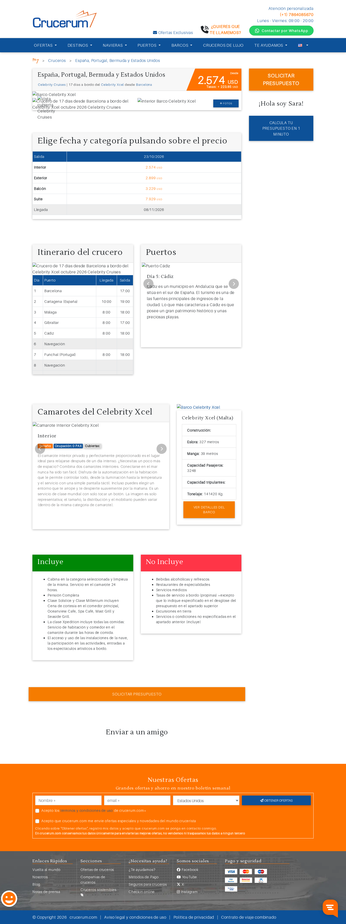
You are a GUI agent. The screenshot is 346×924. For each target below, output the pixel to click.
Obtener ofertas (278, 800)
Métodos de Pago (144, 877)
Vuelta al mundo (46, 869)
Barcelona (144, 84)
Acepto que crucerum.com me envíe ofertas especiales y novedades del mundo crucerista (118, 821)
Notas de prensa (46, 891)
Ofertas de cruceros (97, 869)
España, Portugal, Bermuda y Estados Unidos (117, 60)
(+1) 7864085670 (297, 14)
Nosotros (40, 877)
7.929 (154, 199)
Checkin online (142, 891)
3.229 (154, 188)
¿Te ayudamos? (142, 869)
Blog (36, 884)
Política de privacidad (194, 917)
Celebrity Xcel (112, 84)
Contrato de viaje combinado (248, 917)
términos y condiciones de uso (87, 810)
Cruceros (57, 60)
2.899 (154, 178)
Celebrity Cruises (52, 84)
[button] (181, 407)
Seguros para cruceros (148, 884)
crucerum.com (83, 917)
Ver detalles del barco (209, 509)
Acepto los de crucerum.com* (93, 810)
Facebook (190, 869)
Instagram (189, 891)
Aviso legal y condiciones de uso (135, 917)
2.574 (154, 167)
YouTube (189, 877)
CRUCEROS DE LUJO (223, 45)
